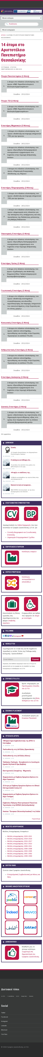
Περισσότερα (36, 819)
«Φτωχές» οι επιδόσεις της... (21, 472)
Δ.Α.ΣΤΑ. (3, 996)
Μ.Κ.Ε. (17, 996)
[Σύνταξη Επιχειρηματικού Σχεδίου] (31, 520)
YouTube (4, 1034)
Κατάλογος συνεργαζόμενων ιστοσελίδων (28, 579)
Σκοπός (13, 447)
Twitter (3, 1013)
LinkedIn (4, 1026)
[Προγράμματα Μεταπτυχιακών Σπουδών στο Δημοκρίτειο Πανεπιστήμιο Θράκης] (12, 696)
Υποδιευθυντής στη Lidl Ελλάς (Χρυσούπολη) (18, 749)
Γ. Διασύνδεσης (10, 996)
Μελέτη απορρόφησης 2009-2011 (19, 846)
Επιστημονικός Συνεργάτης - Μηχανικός (17, 771)
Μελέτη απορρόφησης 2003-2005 (19, 851)
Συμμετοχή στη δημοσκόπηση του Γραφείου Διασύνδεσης (30, 954)
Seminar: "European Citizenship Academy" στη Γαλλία (21, 811)
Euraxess (31, 996)
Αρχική (3, 35)
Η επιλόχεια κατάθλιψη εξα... (21, 460)
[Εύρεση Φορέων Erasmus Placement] (12, 728)
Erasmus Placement (29, 718)
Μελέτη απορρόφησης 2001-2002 (19, 854)
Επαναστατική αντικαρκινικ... (21, 485)
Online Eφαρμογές (24, 525)
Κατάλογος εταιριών (29, 552)
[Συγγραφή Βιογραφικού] (12, 520)
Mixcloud (4, 1030)
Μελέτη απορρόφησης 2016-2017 (19, 841)
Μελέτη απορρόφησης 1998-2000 (19, 856)
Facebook (4, 1017)
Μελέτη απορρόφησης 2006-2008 (19, 849)
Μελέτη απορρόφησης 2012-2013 (19, 844)
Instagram (4, 1021)
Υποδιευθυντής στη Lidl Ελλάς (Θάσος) (16, 756)
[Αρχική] (21, 12)
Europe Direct (24, 996)
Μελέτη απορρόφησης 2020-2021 (19, 836)
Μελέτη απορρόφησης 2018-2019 (19, 839)
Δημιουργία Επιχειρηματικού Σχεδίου (21, 537)
